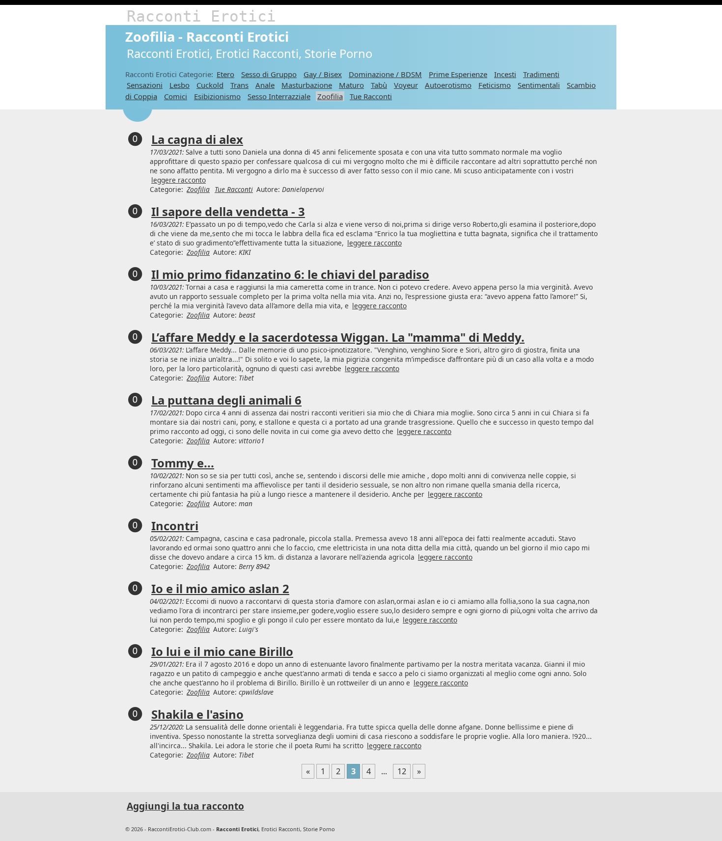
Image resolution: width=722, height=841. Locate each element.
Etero (225, 74)
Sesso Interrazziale (279, 96)
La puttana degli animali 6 (226, 400)
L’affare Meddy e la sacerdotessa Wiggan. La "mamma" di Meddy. (338, 337)
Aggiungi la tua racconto (185, 806)
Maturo (351, 85)
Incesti (505, 74)
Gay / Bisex (323, 74)
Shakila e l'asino (197, 714)
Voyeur (406, 85)
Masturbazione (306, 85)
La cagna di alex (197, 139)
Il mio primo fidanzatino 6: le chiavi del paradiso (290, 274)
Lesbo (179, 85)
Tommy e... (182, 463)
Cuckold (209, 85)
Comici (175, 96)
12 (401, 771)
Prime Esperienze (458, 74)
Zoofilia (330, 96)
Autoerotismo (448, 85)
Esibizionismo (217, 96)
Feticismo (494, 85)
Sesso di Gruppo (269, 74)
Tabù (379, 85)
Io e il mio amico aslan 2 (220, 589)
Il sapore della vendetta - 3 (228, 211)
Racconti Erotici (201, 16)
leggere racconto (178, 180)
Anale (265, 85)
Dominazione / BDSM (385, 74)
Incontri (174, 526)
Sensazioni (145, 85)
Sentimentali (539, 85)
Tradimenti (541, 74)
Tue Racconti (371, 96)
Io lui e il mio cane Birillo (222, 651)
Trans (239, 85)
